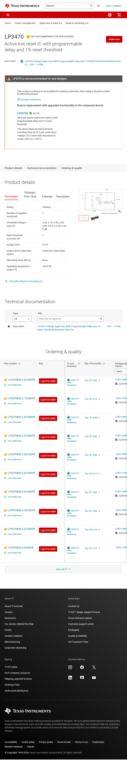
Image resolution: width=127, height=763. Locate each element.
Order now (114, 39)
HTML (40, 64)
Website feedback (14, 746)
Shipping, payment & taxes (18, 678)
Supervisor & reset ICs (51, 23)
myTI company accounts (17, 673)
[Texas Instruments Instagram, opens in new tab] (70, 668)
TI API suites (11, 667)
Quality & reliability (77, 636)
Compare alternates (31, 99)
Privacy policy (46, 742)
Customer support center (81, 624)
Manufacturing (12, 642)
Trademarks (98, 742)
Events (8, 630)
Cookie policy (28, 742)
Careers (9, 612)
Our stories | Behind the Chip (19, 624)
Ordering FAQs (12, 684)
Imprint (30, 746)
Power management (25, 23)
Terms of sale (64, 742)
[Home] (22, 6)
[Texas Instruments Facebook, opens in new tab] (82, 668)
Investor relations (13, 636)
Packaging (73, 630)
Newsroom (10, 618)
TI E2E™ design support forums (84, 612)
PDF (32, 64)
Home (8, 23)
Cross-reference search (80, 618)
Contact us (73, 606)
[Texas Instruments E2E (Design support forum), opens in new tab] (82, 678)
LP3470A (22, 113)
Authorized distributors (16, 690)
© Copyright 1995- (17, 752)
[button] (8, 15)
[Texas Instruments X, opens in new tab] (94, 668)
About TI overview (14, 606)
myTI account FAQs (78, 642)
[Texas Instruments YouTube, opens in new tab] (94, 678)
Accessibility (11, 742)
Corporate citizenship (15, 647)
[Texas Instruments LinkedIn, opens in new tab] (70, 678)
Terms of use (81, 742)
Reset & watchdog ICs (77, 23)
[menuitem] (109, 15)
